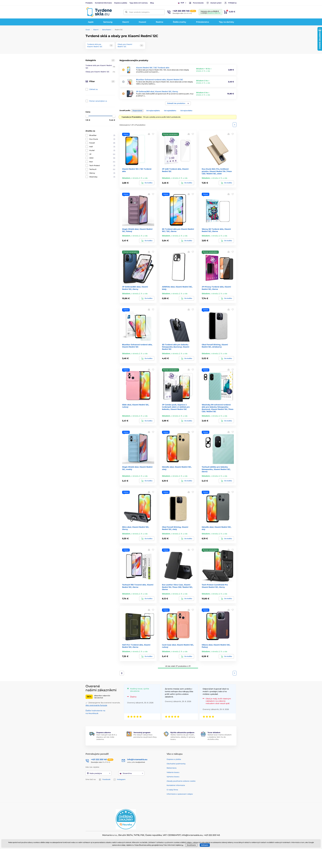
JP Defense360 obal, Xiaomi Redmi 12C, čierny (157, 91)
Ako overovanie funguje (96, 705)
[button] (178, 103)
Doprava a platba (120, 3)
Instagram (121, 779)
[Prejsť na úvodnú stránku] (99, 12)
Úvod (88, 30)
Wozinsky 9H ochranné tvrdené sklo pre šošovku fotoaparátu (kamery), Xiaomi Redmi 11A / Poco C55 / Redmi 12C (217, 408)
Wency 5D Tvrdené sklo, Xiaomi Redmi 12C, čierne (216, 230)
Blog (152, 3)
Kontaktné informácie (103, 3)
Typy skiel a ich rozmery (139, 3)
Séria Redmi (106, 30)
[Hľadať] (126, 12)
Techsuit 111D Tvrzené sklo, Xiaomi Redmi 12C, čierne (137, 586)
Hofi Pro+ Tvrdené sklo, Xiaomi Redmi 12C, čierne (136, 646)
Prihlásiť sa (232, 3)
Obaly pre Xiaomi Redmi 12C (100, 72)
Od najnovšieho (186, 111)
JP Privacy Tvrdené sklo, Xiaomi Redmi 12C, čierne (216, 288)
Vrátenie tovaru (173, 772)
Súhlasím (204, 845)
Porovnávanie (198, 3)
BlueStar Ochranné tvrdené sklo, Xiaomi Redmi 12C (159, 79)
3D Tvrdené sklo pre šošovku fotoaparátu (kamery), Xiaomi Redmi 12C (175, 346)
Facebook (106, 779)
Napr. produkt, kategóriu (139, 12)
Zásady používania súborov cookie (181, 781)
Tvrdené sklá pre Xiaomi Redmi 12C (100, 66)
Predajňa (89, 3)
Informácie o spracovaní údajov (180, 794)
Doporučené (137, 111)
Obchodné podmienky (176, 764)
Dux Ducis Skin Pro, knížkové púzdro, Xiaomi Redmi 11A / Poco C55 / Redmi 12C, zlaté (217, 171)
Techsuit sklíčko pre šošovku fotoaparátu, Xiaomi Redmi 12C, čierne (216, 469)
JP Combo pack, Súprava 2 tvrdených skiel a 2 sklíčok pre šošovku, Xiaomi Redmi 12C (176, 407)
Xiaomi (95, 30)
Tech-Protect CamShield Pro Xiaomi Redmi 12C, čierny (215, 586)
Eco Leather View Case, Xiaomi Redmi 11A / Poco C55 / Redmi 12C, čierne (177, 587)
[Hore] (121, 673)
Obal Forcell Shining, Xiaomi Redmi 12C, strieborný (215, 345)
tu (182, 845)
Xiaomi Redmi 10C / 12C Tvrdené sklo (152, 68)
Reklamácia (171, 768)
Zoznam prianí (215, 3)
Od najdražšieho (170, 111)
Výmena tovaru (173, 777)
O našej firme (172, 790)
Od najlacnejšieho (153, 111)
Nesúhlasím (191, 845)
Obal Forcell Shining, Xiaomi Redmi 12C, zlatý (175, 528)
